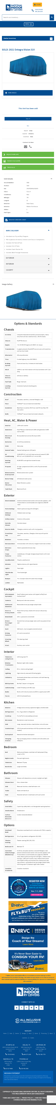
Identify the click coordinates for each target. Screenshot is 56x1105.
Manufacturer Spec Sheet (17, 220)
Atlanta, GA (10, 1045)
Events (36, 1033)
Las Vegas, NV (41, 1045)
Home (5, 1033)
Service (17, 1033)
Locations (24, 1038)
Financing (44, 1033)
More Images (12, 93)
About (51, 1033)
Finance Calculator (13, 161)
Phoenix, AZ (24, 1059)
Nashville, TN (8, 1059)
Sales (11, 1033)
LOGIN (38, 4)
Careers (32, 1038)
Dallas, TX (26, 1045)
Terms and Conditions (11, 1098)
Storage (24, 1033)
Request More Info (13, 154)
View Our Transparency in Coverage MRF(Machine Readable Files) (33, 1099)
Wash (30, 1033)
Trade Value (11, 167)
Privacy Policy (27, 1098)
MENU (27, 24)
